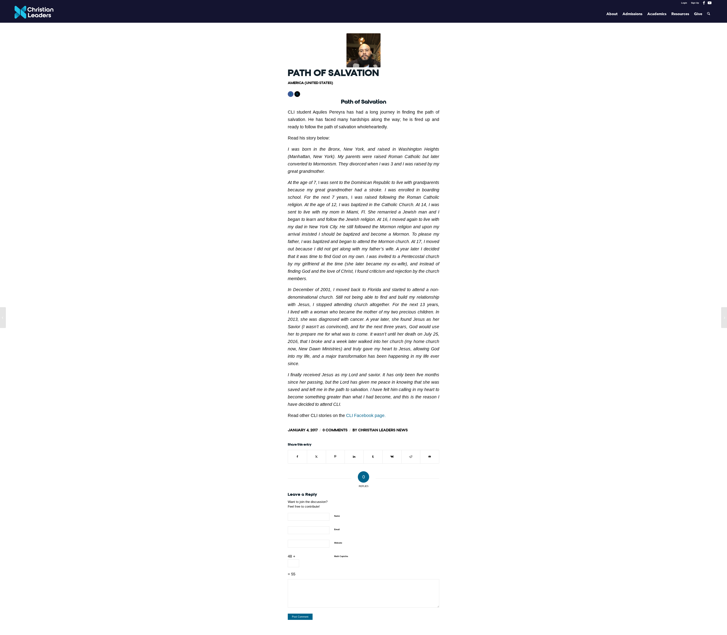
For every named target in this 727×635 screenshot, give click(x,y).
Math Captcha (341, 556)
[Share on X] (316, 456)
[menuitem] (684, 3)
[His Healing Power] (3, 317)
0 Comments (335, 430)
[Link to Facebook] (704, 3)
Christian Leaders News (383, 430)
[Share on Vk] (392, 456)
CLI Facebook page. (366, 415)
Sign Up (695, 3)
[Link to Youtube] (709, 3)
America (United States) (310, 83)
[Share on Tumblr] (373, 456)
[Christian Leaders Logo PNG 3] (34, 14)
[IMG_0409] (363, 50)
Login (684, 3)
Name (337, 516)
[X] (297, 94)
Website (338, 543)
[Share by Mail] (429, 456)
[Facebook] (290, 94)
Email (337, 529)
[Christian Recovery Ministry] (724, 317)
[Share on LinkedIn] (354, 456)
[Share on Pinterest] (335, 456)
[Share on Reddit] (411, 456)
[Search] (709, 14)
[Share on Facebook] (297, 456)
